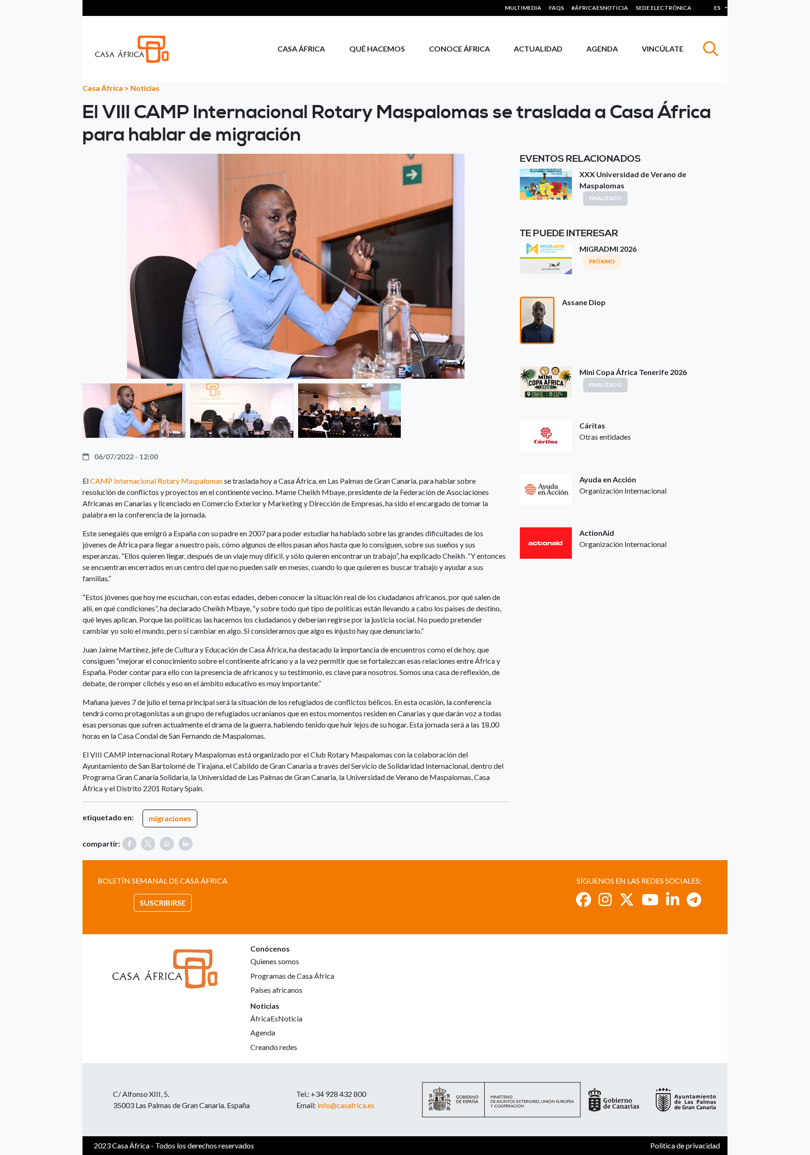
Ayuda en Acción (607, 479)
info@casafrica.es (346, 1105)
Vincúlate (662, 48)
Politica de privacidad (685, 1145)
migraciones (170, 818)
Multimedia (523, 7)
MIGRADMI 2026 (608, 248)
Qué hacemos (377, 48)
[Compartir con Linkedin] (186, 844)
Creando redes (273, 1046)
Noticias (144, 87)
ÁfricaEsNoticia (276, 1018)
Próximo (602, 261)
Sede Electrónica (663, 7)
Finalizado (605, 198)
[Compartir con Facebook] (129, 844)
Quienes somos (274, 961)
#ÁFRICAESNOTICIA (599, 7)
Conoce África (459, 48)
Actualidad (538, 48)
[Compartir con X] (148, 844)
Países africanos (276, 989)
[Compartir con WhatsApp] (167, 844)
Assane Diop (584, 302)
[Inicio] (135, 49)
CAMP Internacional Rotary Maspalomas (156, 480)
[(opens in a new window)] (583, 899)
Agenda (602, 48)
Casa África (301, 48)
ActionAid (596, 532)
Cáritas (592, 425)
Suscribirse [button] (163, 902)
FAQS (556, 7)
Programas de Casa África (292, 975)
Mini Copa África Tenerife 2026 (633, 372)
